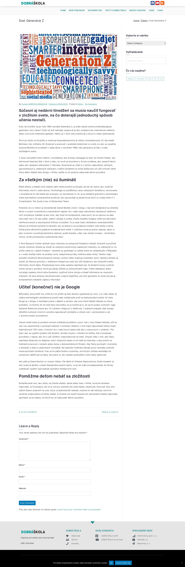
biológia (130, 78)
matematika (140, 78)
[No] (182, 563)
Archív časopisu (137, 10)
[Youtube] (157, 3)
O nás (160, 10)
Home (63, 10)
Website (22, 488)
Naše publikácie (77, 10)
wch (161, 78)
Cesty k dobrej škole (115, 10)
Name (22, 465)
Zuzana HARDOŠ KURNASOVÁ (34, 104)
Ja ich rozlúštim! (28, 412)
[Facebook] (153, 3)
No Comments (91, 104)
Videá (151, 10)
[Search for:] (146, 61)
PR (149, 78)
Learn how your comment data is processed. (79, 509)
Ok (111, 563)
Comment (24, 439)
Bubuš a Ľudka (109, 412)
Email (22, 477)
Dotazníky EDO (95, 10)
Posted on (58, 104)
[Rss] (162, 3)
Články (80, 104)
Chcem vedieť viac (123, 563)
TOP (155, 78)
